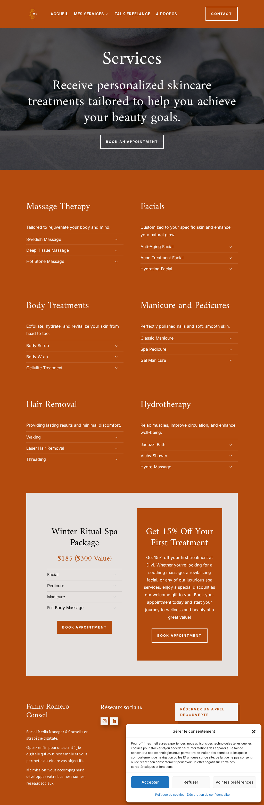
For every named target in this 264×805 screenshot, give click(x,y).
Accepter (150, 782)
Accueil (59, 14)
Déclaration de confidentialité (208, 794)
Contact (221, 14)
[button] (253, 731)
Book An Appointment (132, 142)
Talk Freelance (132, 14)
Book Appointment (84, 627)
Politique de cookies (169, 794)
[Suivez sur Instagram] (104, 721)
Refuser (191, 782)
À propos (166, 14)
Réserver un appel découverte (202, 712)
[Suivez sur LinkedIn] (114, 721)
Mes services (89, 14)
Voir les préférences (234, 782)
